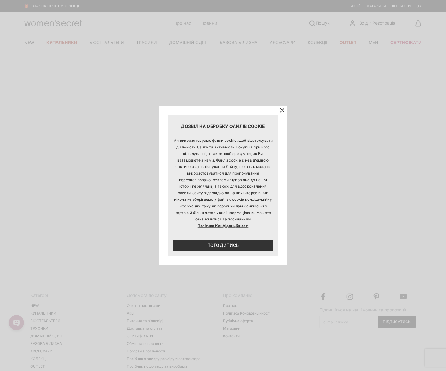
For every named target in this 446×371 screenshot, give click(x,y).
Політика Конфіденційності (223, 225)
